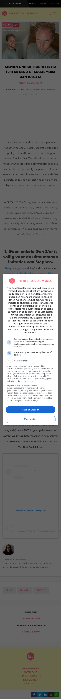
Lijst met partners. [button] (25, 381)
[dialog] (30, 349)
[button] (30, 361)
